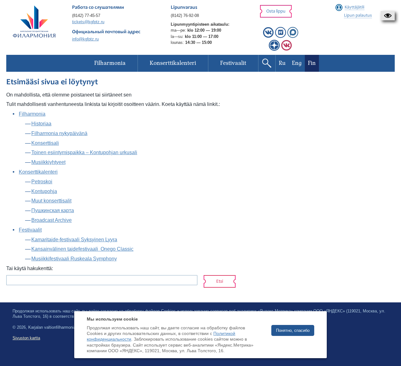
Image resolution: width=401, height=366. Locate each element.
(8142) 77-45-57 (86, 15)
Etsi (219, 281)
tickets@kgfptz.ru (88, 21)
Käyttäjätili (354, 7)
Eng (297, 63)
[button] (388, 15)
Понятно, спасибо (293, 330)
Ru (282, 63)
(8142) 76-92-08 (185, 15)
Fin (312, 63)
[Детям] (286, 49)
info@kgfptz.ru (85, 39)
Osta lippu (275, 11)
